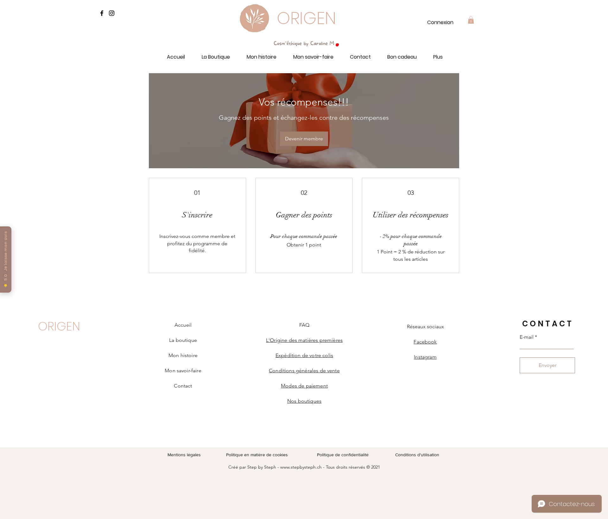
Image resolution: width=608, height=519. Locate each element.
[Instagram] (111, 13)
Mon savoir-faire (183, 371)
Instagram (425, 357)
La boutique (183, 340)
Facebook (425, 342)
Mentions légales (184, 454)
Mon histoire (183, 355)
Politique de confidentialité (343, 454)
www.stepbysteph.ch (301, 467)
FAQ (304, 325)
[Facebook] (101, 13)
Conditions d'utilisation (417, 454)
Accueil (183, 325)
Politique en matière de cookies (257, 454)
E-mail (527, 337)
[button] (471, 20)
